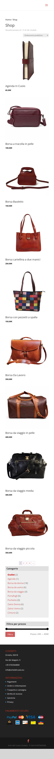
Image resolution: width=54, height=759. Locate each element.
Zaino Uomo (14, 608)
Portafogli (12, 595)
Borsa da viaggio (16, 591)
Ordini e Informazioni (16, 686)
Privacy (10, 702)
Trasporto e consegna (16, 690)
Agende (11, 578)
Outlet (11, 574)
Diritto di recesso (14, 694)
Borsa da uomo (15, 587)
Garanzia (11, 698)
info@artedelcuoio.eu (14, 670)
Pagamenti (12, 681)
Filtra (10, 634)
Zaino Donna (14, 604)
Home (8, 19)
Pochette (12, 600)
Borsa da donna (15, 583)
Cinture (11, 612)
